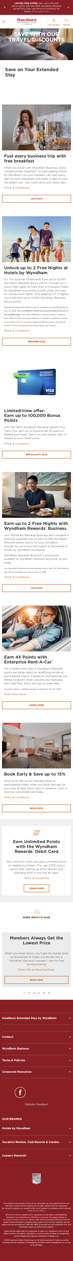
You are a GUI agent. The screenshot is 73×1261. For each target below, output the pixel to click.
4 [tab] (39, 993)
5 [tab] (44, 993)
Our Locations (26, 322)
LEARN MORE (36, 888)
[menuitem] (3, 21)
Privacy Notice (39, 1211)
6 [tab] (49, 993)
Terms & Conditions (16, 187)
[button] (5, 7)
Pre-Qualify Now (40, 11)
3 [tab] (34, 993)
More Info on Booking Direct (36, 969)
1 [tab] (24, 993)
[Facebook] (20, 1093)
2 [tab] (29, 993)
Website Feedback (36, 1104)
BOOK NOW (36, 980)
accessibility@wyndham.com (16, 1220)
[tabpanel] (36, 959)
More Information (15, 694)
